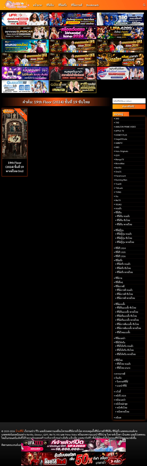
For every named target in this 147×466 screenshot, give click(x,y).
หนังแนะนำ (120, 400)
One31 (118, 171)
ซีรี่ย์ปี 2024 (120, 248)
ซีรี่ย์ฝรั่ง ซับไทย (124, 268)
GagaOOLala (121, 139)
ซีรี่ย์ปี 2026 (120, 256)
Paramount (120, 175)
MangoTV (119, 159)
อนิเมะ (118, 417)
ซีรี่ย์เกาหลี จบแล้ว (125, 290)
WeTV (118, 200)
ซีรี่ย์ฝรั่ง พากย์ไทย (125, 272)
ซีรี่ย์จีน (50, 5)
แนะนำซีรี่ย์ (122, 385)
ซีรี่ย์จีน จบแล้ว (123, 216)
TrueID (118, 183)
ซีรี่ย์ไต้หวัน (120, 342)
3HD (117, 118)
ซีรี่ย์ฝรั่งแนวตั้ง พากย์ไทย (128, 320)
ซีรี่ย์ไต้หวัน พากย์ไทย (126, 354)
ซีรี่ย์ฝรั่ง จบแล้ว (123, 264)
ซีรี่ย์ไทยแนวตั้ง (123, 332)
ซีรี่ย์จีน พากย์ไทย (124, 224)
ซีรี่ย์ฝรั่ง (62, 5)
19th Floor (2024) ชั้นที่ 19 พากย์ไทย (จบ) (14, 167)
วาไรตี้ (118, 391)
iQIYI (117, 155)
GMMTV (118, 143)
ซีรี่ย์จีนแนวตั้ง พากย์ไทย (127, 312)
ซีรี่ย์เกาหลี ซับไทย (125, 294)
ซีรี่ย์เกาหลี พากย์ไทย (126, 298)
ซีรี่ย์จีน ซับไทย (123, 220)
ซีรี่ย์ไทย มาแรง (123, 368)
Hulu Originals (121, 151)
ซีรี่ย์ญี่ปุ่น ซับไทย (124, 238)
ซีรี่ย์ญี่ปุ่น (119, 230)
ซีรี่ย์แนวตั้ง (120, 304)
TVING (118, 192)
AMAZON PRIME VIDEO (125, 126)
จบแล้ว (118, 208)
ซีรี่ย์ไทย (119, 360)
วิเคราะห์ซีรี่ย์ (122, 381)
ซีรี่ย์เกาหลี (76, 5)
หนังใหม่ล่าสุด (121, 404)
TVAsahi (119, 188)
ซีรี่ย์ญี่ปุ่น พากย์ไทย (125, 242)
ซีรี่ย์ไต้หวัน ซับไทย (125, 350)
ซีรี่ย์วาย (118, 278)
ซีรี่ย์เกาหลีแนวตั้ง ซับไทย (128, 324)
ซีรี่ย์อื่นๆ (119, 282)
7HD (117, 122)
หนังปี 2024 (120, 395)
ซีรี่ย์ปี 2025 (120, 252)
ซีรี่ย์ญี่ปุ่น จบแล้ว (124, 234)
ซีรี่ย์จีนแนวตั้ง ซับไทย (126, 307)
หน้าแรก (37, 5)
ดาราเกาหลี (120, 373)
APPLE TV (119, 130)
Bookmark (92, 5)
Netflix (118, 167)
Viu (116, 196)
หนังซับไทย (122, 407)
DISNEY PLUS (121, 135)
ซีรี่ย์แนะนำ (120, 338)
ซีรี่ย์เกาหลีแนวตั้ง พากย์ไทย (129, 328)
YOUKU (118, 204)
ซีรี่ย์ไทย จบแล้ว (124, 364)
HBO (117, 147)
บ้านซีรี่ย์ (20, 431)
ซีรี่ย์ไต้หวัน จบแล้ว (125, 346)
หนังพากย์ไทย (123, 411)
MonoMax (119, 163)
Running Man (121, 179)
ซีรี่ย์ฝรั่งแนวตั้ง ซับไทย (127, 316)
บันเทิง (118, 378)
